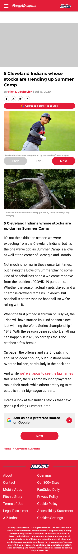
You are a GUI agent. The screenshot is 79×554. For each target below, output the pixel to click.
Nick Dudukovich (20, 91)
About (7, 475)
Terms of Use (13, 504)
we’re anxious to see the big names (46, 373)
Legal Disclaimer (15, 511)
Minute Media (22, 527)
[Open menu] (6, 5)
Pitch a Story (12, 497)
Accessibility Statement (55, 511)
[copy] (27, 98)
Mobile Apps (12, 490)
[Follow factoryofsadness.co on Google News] (69, 420)
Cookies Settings (50, 518)
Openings (44, 475)
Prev (15, 161)
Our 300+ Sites (48, 482)
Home (7, 448)
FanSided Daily (48, 490)
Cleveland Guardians (27, 448)
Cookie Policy (47, 504)
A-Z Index (10, 518)
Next (63, 161)
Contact (9, 482)
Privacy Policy (47, 497)
